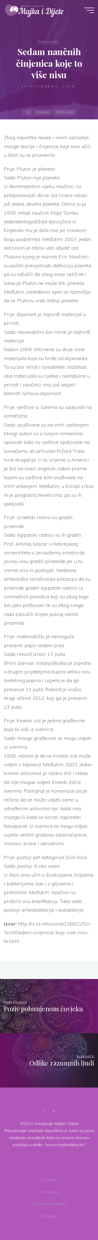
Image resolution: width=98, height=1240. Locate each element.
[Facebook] (44, 1111)
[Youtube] (53, 1111)
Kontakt (49, 1216)
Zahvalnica (49, 1192)
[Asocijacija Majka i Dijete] (34, 10)
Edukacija (42, 112)
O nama (49, 1179)
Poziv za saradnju (49, 1203)
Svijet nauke (48, 41)
